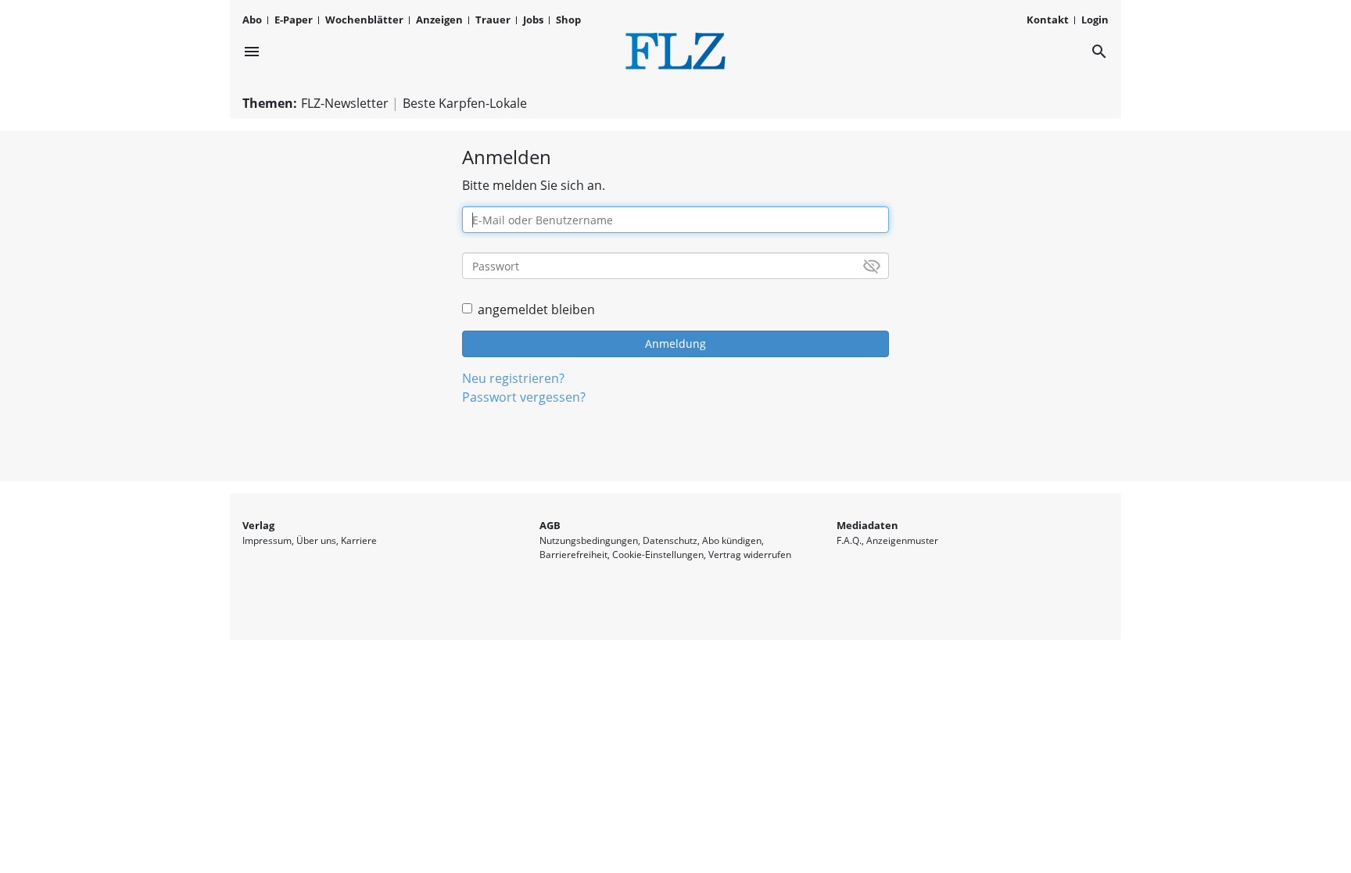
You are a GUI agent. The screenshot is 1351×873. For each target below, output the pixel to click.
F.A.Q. (849, 540)
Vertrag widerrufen (749, 554)
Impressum (267, 540)
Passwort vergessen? (524, 397)
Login (1095, 20)
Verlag (258, 525)
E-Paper (293, 20)
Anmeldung (675, 343)
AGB (550, 525)
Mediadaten (867, 525)
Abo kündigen (732, 540)
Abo (252, 20)
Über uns (316, 540)
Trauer (493, 20)
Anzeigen (439, 20)
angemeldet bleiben (536, 309)
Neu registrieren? (513, 378)
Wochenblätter (364, 20)
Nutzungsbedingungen (588, 540)
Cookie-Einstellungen (658, 554)
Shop (568, 20)
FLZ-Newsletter (345, 103)
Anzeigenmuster (902, 540)
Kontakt (1048, 20)
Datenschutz (670, 540)
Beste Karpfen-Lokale (465, 103)
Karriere (359, 540)
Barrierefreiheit (573, 554)
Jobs (533, 20)
